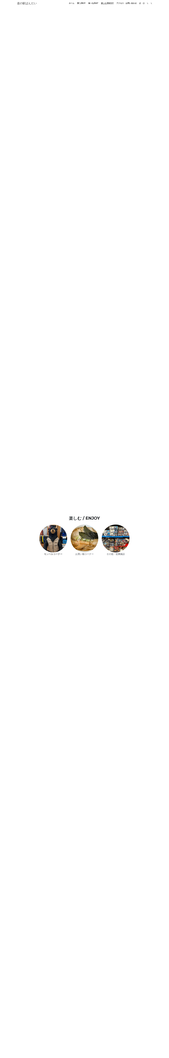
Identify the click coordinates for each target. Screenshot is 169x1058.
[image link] (53, 538)
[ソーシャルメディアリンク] (140, 3)
